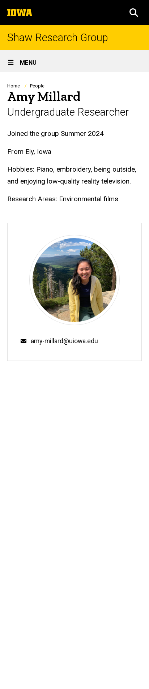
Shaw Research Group (57, 38)
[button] (134, 12)
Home (13, 86)
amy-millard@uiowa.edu (64, 341)
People (37, 86)
